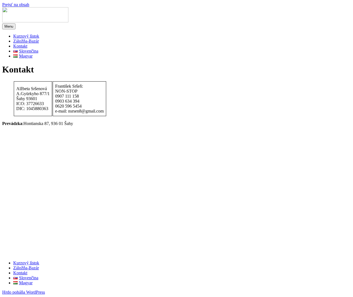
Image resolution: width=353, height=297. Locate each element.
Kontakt (20, 46)
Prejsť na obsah (15, 4)
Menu (8, 26)
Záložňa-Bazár (26, 41)
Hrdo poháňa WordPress (23, 292)
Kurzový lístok (26, 36)
